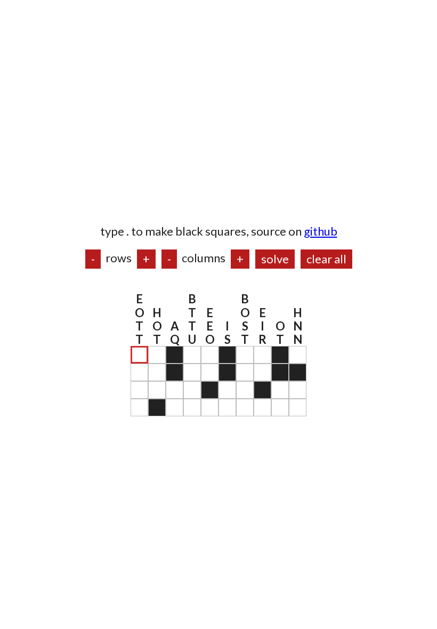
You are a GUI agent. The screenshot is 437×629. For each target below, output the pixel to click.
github (320, 231)
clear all (326, 259)
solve (275, 259)
